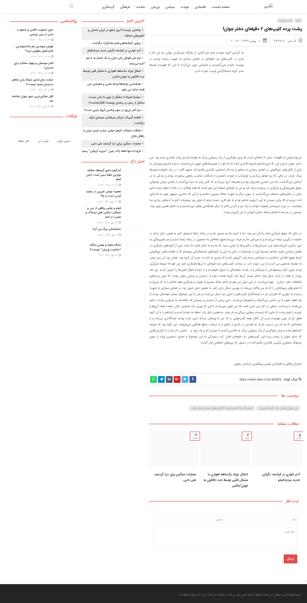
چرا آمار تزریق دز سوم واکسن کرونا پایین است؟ (112, 110)
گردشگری (108, 7)
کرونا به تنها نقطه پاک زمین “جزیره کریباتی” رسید (111, 151)
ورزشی (155, 7)
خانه (298, 20)
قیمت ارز (43, 141)
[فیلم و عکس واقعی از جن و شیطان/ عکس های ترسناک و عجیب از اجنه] (113, 215)
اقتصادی (200, 7)
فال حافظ (23, 141)
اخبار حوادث (285, 20)
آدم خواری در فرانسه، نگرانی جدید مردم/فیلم (281, 477)
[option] (277, 460)
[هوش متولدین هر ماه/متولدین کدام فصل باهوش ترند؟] (43, 51)
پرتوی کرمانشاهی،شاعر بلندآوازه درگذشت (116, 43)
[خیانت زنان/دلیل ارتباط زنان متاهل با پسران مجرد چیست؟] (43, 85)
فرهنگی (125, 7)
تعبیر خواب (63, 141)
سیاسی (170, 7)
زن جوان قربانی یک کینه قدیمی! (278, 408)
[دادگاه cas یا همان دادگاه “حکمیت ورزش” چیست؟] (113, 249)
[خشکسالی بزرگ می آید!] (113, 234)
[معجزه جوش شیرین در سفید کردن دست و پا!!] (113, 196)
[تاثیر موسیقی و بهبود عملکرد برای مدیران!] (43, 68)
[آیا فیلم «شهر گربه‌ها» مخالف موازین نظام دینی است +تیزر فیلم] (113, 177)
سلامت (140, 7)
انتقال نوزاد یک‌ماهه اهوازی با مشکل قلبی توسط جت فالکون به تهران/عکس (225, 480)
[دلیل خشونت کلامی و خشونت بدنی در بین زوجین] (43, 35)
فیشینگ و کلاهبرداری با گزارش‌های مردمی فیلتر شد (222, 408)
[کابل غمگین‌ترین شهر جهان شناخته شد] (43, 101)
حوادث (184, 7)
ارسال (290, 559)
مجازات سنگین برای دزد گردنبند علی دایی (116, 143)
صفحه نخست (220, 7)
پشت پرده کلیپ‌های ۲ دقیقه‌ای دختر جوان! (262, 29)
